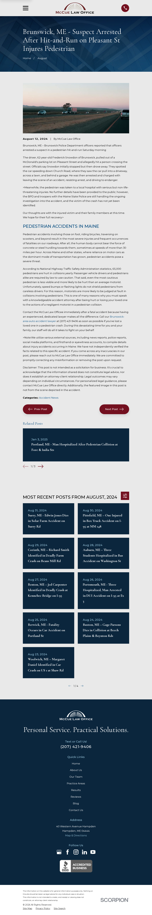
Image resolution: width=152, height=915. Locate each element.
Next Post (111, 409)
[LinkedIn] (84, 852)
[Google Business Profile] (59, 852)
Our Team (76, 776)
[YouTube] (92, 852)
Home (76, 763)
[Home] (75, 8)
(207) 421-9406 (76, 746)
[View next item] (40, 466)
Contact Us (76, 810)
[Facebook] (67, 852)
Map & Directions (76, 835)
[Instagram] (76, 852)
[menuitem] (27, 908)
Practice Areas (76, 783)
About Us (76, 770)
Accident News (48, 397)
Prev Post (40, 409)
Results (76, 790)
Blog (76, 803)
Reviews (76, 796)
